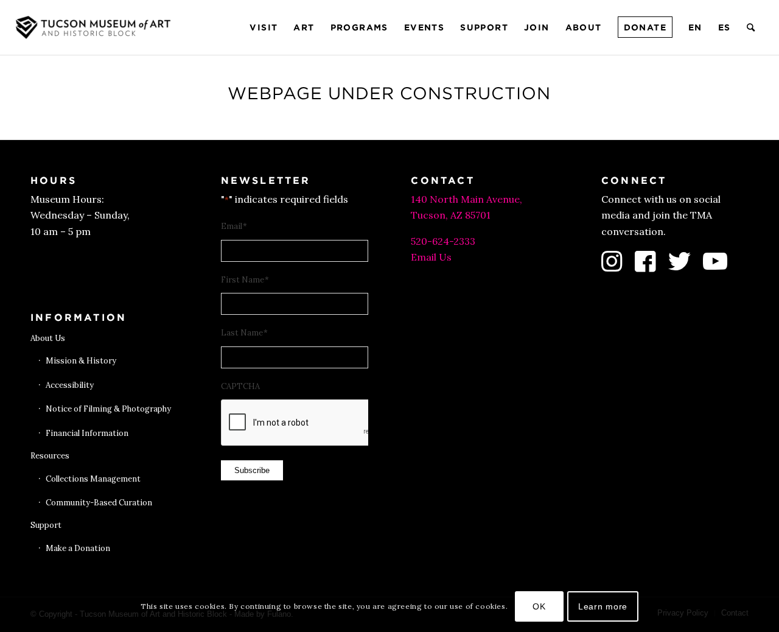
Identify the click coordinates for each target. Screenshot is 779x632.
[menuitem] (263, 27)
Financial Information (87, 433)
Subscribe (252, 470)
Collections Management (93, 479)
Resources (49, 456)
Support (45, 525)
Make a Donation (78, 548)
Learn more (602, 606)
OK (539, 606)
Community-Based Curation (99, 502)
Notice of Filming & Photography (108, 409)
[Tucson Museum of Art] (95, 27)
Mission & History (81, 361)
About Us (47, 338)
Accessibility (70, 385)
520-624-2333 (443, 241)
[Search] (751, 27)
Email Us (431, 257)
